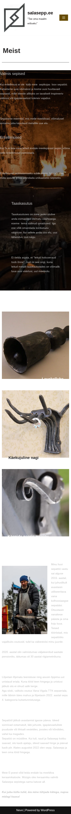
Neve (19, 810)
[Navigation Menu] (63, 17)
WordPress (48, 810)
